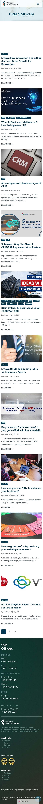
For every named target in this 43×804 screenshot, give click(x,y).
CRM (3, 118)
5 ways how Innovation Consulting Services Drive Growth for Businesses (21, 61)
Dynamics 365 (22, 301)
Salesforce (12, 303)
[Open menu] (38, 4)
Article (5, 53)
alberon (5, 68)
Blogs (6, 743)
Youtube (7, 779)
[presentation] (21, 37)
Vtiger (21, 303)
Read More (7, 83)
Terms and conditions (8, 797)
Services (7, 745)
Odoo (13, 118)
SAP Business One (23, 118)
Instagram (7, 775)
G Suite (36, 301)
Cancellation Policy (33, 797)
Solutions (7, 747)
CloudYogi (6, 301)
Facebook (7, 773)
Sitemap (4, 799)
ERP (8, 118)
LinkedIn (7, 777)
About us (7, 740)
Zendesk (28, 303)
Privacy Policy (21, 797)
